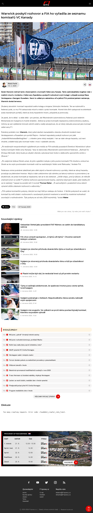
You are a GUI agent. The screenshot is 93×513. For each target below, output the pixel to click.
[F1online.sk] (47, 3)
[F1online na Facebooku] (28, 483)
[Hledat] (2, 4)
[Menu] (90, 3)
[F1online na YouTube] (37, 483)
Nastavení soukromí (67, 509)
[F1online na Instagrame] (55, 483)
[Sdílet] (85, 85)
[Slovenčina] (90, 85)
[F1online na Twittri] (46, 483)
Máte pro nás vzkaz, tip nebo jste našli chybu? (74, 211)
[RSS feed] (64, 483)
